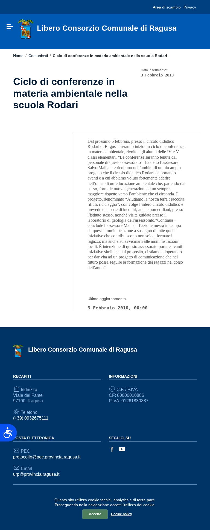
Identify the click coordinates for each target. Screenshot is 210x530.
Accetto (95, 514)
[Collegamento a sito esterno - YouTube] (122, 448)
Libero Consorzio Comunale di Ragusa (82, 349)
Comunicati (38, 55)
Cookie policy (121, 514)
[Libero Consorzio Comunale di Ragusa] (25, 29)
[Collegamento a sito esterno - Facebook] (112, 448)
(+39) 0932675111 (30, 418)
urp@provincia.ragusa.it (36, 474)
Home (18, 55)
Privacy (189, 7)
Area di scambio (167, 7)
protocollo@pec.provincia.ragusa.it (46, 457)
